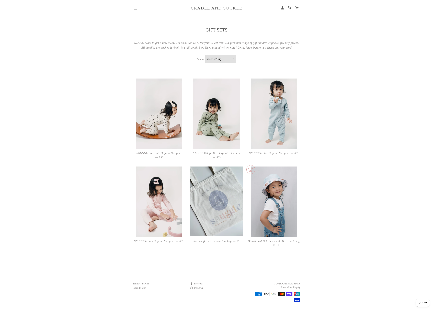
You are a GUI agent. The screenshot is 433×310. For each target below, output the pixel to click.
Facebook (198, 283)
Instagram (198, 288)
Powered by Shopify (290, 287)
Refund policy (139, 288)
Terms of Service (141, 283)
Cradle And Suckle (216, 8)
